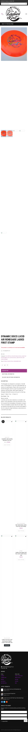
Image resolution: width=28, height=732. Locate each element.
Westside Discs (4, 683)
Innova (2, 679)
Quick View (5, 433)
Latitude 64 (3, 681)
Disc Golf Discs (8, 356)
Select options (7, 444)
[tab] (14, 370)
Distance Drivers (18, 356)
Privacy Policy (17, 677)
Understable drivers (17, 361)
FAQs (16, 683)
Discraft (13, 356)
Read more (7, 645)
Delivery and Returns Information (11, 377)
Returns (16, 679)
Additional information (8, 374)
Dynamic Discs (10, 361)
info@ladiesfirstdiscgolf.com (8, 666)
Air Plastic (5, 361)
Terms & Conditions (18, 675)
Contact (16, 681)
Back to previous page (7, 24)
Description (5, 370)
